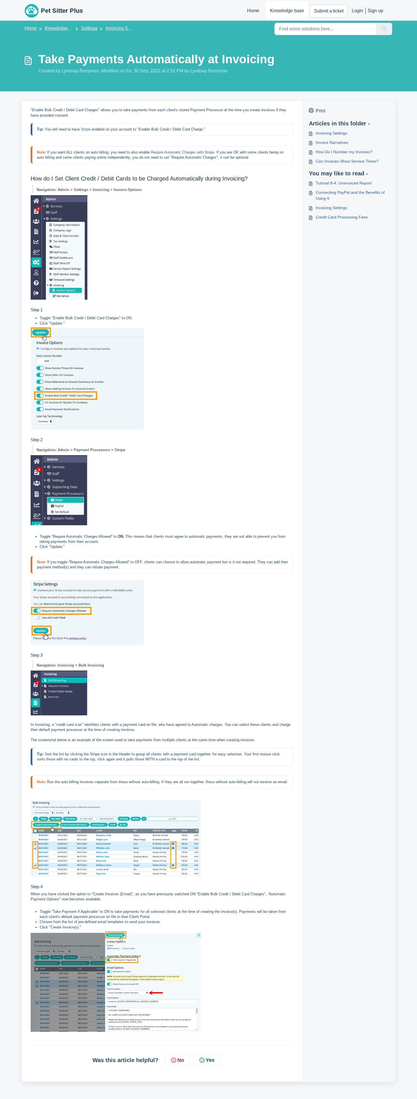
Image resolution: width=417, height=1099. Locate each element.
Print (320, 110)
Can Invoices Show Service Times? (347, 161)
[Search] (384, 29)
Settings (89, 28)
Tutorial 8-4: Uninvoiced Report (344, 183)
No (180, 1060)
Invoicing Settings (123, 28)
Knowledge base (287, 10)
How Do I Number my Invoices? (344, 152)
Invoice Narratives (332, 142)
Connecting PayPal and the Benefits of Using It (350, 195)
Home (253, 10)
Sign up (375, 10)
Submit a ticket (329, 11)
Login (357, 10)
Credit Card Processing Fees (342, 217)
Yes (210, 1060)
